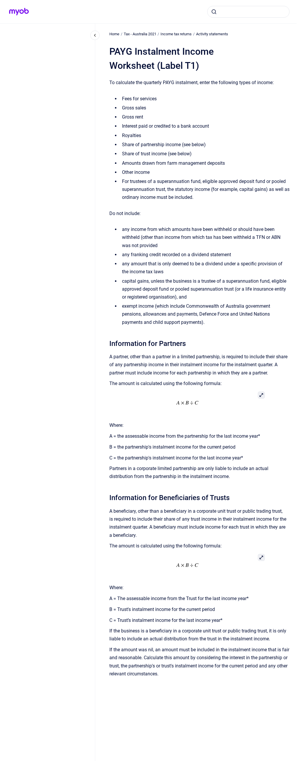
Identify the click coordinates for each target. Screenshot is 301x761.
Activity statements (212, 34)
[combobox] (248, 11)
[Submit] (214, 11)
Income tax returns (176, 34)
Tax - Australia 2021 (140, 34)
